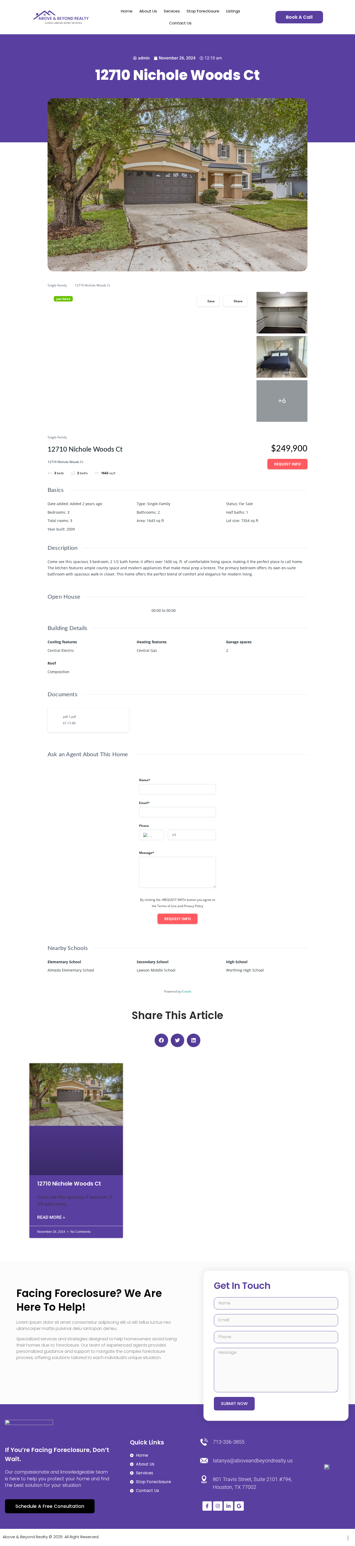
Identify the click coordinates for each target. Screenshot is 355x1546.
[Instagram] (217, 1506)
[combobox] (151, 835)
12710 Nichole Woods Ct (69, 1183)
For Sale (246, 503)
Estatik (186, 991)
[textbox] (151, 835)
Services (172, 11)
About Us (148, 11)
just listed (63, 298)
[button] (161, 1040)
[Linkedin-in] (228, 1506)
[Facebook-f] (207, 1506)
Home (127, 11)
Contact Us (180, 23)
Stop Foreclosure (203, 11)
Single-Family (57, 285)
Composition (58, 671)
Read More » (51, 1217)
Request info (287, 463)
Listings (233, 11)
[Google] (239, 1506)
